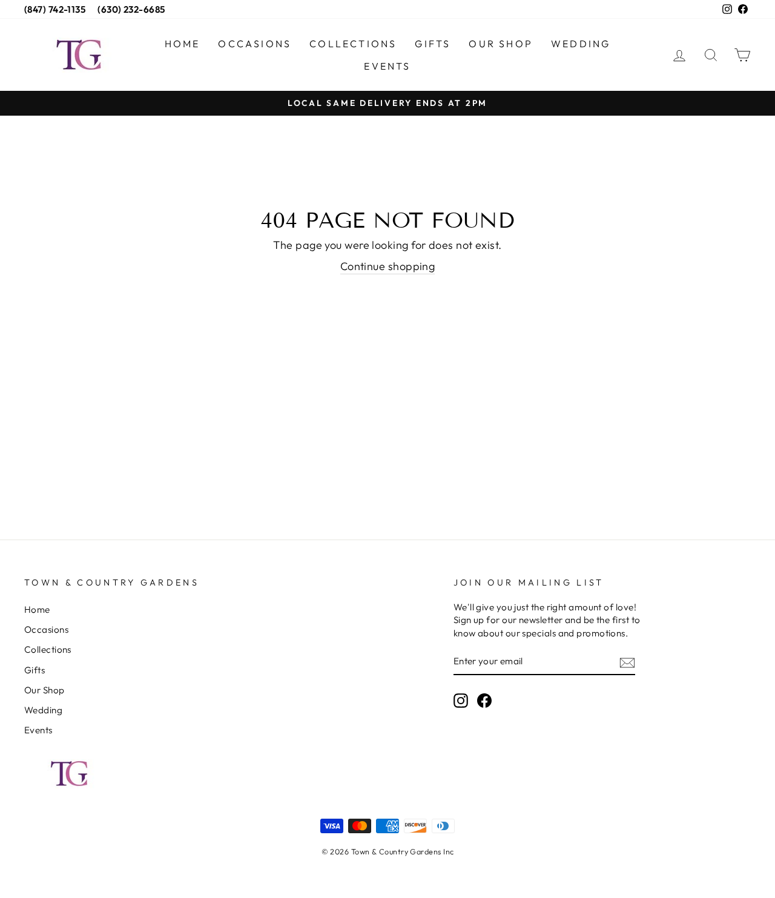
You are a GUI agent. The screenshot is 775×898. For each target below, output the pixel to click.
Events (387, 66)
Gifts (432, 44)
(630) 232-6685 (131, 9)
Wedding (580, 44)
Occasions (254, 44)
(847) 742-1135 (54, 9)
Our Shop (501, 44)
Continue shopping (387, 266)
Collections (353, 44)
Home (182, 44)
